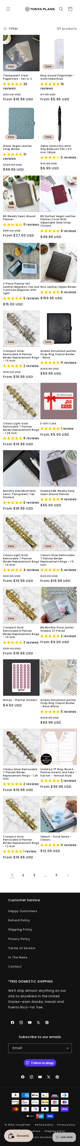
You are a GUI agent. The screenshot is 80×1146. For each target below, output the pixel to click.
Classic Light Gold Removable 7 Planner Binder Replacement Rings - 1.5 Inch (21, 560)
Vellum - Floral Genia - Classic (56, 838)
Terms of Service (21, 948)
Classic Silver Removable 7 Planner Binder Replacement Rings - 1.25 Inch (20, 774)
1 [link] (12, 875)
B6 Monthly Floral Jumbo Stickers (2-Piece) (57, 629)
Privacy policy (66, 1124)
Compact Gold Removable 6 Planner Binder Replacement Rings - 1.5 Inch (21, 632)
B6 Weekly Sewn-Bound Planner (19, 218)
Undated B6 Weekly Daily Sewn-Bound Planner (57, 492)
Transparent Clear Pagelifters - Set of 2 (17, 77)
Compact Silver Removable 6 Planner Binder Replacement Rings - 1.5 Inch (21, 355)
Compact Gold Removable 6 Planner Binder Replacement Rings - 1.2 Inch (21, 841)
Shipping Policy (20, 929)
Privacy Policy (19, 939)
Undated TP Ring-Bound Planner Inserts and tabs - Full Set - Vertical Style (58, 772)
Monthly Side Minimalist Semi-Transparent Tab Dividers (19, 494)
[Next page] (67, 875)
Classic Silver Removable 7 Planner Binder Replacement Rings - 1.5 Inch (57, 560)
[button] (8, 9)
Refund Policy (19, 920)
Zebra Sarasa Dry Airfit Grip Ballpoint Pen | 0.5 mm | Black (56, 149)
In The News (17, 957)
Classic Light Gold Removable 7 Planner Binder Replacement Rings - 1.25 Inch (21, 428)
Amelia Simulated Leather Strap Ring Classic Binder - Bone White (58, 703)
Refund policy (44, 1124)
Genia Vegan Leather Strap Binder (17, 147)
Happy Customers (22, 911)
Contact (15, 967)
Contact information (42, 1137)
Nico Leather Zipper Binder (58, 287)
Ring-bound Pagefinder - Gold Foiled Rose (57, 77)
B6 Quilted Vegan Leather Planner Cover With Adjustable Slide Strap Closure (58, 221)
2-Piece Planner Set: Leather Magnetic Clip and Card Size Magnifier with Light (21, 288)
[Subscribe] (67, 1048)
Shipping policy (55, 1131)
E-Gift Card (48, 423)
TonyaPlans (23, 1124)
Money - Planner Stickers (20, 700)
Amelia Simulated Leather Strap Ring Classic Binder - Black (58, 354)
